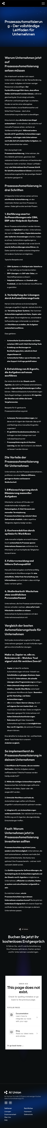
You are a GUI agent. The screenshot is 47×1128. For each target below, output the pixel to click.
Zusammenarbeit (10, 1114)
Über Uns (7, 1117)
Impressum (28, 1111)
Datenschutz (28, 1114)
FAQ (5, 1120)
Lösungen (7, 1111)
